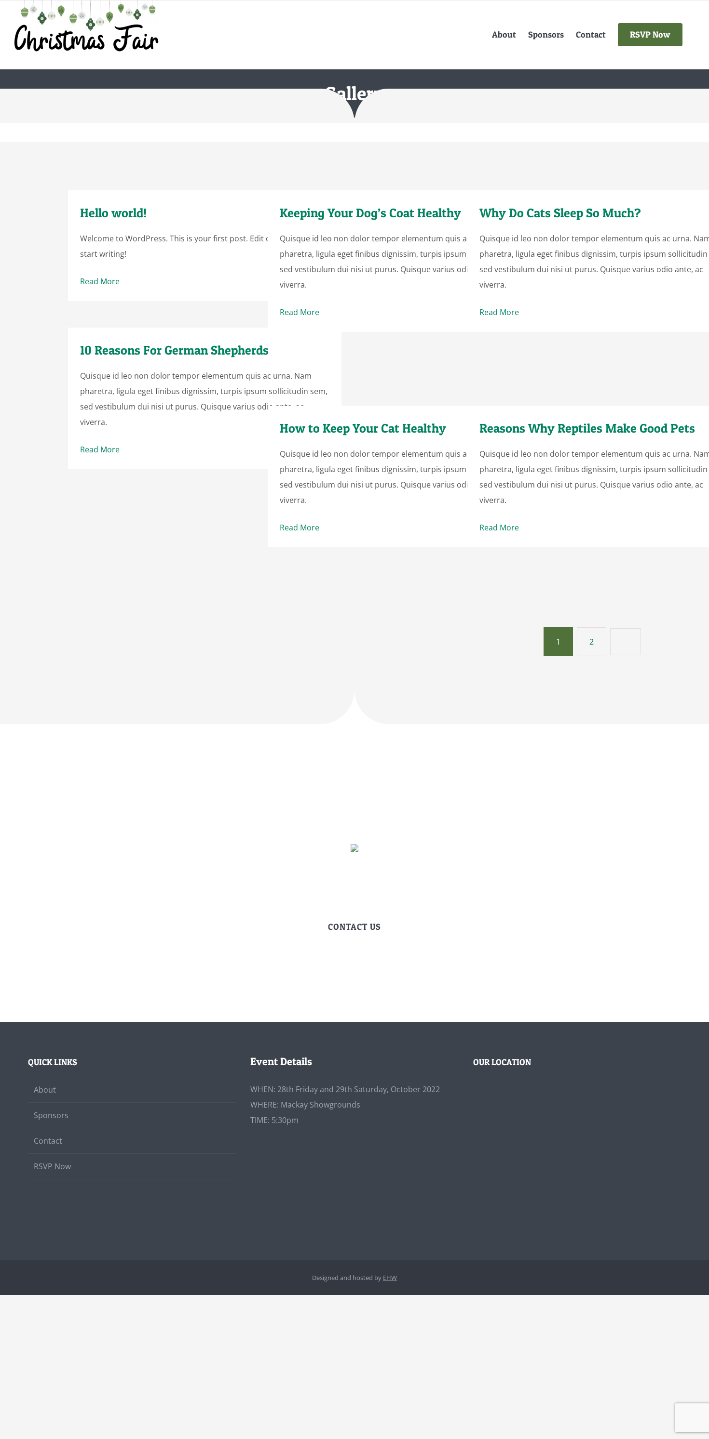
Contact (48, 1140)
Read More (100, 281)
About (45, 1089)
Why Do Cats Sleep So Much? (560, 212)
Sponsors (51, 1115)
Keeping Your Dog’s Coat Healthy (370, 212)
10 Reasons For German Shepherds (174, 350)
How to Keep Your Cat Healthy (363, 428)
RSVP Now (52, 1166)
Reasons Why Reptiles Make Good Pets (587, 428)
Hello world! (113, 212)
